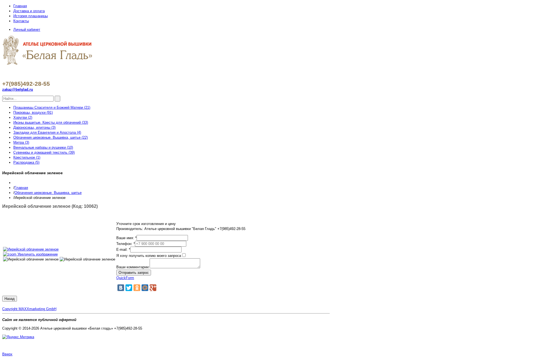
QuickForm (125, 278)
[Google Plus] (153, 287)
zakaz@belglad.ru (17, 89)
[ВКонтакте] (120, 287)
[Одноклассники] (137, 287)
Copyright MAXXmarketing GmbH (29, 309)
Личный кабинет (26, 29)
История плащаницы (30, 16)
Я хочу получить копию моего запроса (148, 256)
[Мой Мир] (145, 287)
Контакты (21, 21)
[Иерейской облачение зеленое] (31, 259)
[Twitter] (128, 287)
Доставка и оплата (29, 11)
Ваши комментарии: (133, 267)
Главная (20, 6)
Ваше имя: (126, 238)
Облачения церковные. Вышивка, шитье (48, 193)
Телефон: (125, 244)
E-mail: (123, 249)
